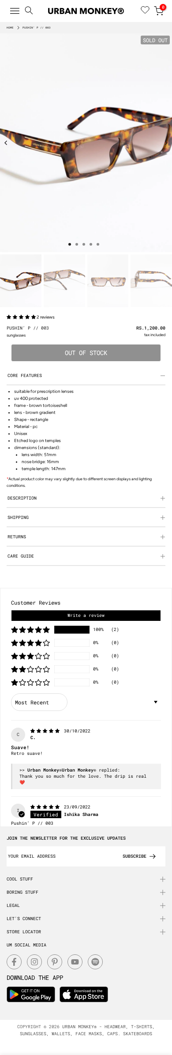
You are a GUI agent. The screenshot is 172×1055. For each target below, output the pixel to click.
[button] (22, 317)
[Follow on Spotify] (95, 961)
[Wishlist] (145, 11)
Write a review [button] (86, 615)
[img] (46, 731)
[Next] (166, 143)
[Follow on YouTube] (74, 961)
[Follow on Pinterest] (54, 961)
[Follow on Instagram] (34, 961)
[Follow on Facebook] (14, 961)
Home (10, 27)
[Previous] (6, 143)
